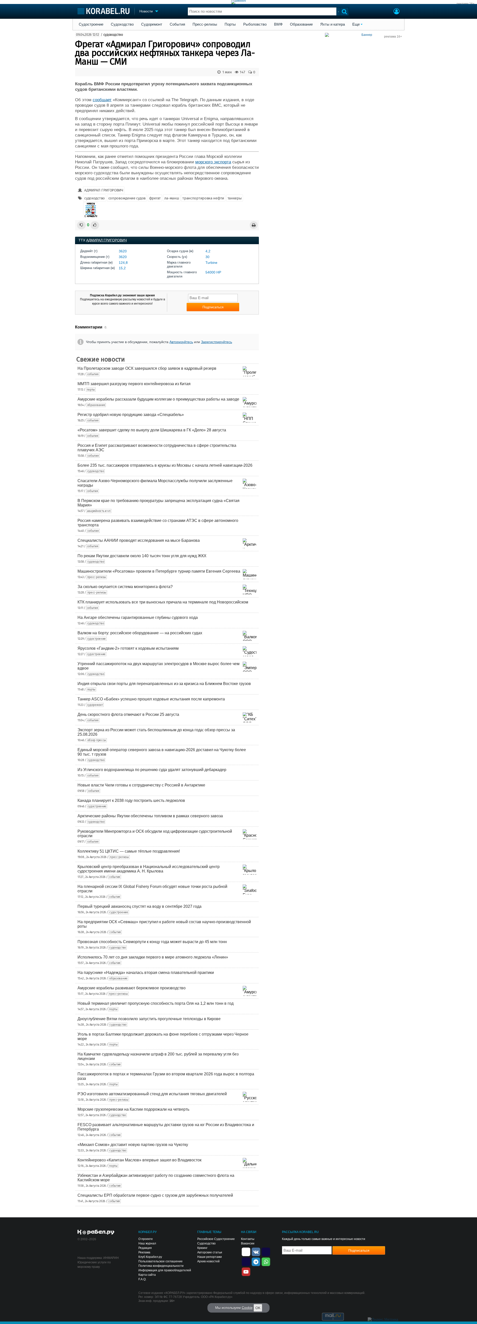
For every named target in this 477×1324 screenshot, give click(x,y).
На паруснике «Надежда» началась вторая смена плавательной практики (146, 972)
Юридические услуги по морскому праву (94, 1265)
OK (257, 1308)
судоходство (113, 35)
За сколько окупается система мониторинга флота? (125, 587)
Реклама (144, 1252)
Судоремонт (151, 24)
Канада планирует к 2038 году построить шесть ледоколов (131, 800)
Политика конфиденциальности (161, 1266)
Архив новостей (208, 1261)
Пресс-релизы (205, 24)
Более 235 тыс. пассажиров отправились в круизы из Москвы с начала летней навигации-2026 (165, 465)
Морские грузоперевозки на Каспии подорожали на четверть (133, 1109)
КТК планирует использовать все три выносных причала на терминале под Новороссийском (163, 602)
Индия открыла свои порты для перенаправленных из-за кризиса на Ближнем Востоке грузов (164, 684)
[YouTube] (246, 1271)
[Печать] (254, 225)
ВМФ (278, 24)
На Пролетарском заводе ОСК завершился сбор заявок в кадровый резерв (147, 368)
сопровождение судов (127, 198)
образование (96, 405)
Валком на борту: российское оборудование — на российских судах (140, 633)
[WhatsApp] (266, 1261)
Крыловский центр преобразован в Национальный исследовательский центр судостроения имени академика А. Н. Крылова (149, 869)
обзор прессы (96, 740)
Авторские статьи (209, 1252)
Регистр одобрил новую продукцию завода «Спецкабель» (131, 414)
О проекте (145, 1239)
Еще (356, 24)
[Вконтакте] (256, 1251)
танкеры (235, 198)
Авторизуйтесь (181, 342)
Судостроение (91, 24)
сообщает (102, 99)
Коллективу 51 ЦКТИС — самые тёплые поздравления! (129, 851)
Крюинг (202, 1248)
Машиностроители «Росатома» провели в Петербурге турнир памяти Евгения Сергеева (159, 571)
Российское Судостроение (216, 1239)
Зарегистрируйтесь (216, 342)
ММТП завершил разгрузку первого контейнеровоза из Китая (134, 384)
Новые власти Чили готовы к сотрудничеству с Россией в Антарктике (141, 785)
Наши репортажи (209, 1257)
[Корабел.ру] (96, 1232)
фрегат (155, 198)
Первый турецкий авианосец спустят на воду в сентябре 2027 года (139, 906)
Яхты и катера (332, 24)
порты (91, 389)
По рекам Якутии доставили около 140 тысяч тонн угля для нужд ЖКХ (142, 556)
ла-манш (171, 198)
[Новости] (90, 209)
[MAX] (246, 1261)
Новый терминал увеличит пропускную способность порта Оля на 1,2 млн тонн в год (156, 1003)
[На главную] (103, 11)
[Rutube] (266, 1251)
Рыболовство (255, 24)
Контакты (247, 1239)
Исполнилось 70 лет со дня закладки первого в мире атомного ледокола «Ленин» (153, 957)
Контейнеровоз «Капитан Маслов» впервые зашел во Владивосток (139, 1160)
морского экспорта (213, 162)
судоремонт (95, 705)
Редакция (145, 1248)
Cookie (247, 1308)
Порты (230, 24)
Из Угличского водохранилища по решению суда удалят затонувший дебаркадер (152, 770)
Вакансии (247, 1243)
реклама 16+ (466, 3)
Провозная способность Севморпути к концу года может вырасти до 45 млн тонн (152, 942)
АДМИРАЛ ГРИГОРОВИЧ (103, 190)
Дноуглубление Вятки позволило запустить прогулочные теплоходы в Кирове (149, 1019)
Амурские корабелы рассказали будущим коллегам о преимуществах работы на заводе (158, 399)
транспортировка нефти (203, 198)
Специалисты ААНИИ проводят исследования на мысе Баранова (139, 540)
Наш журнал (147, 1243)
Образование (301, 24)
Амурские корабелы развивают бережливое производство (132, 988)
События (177, 24)
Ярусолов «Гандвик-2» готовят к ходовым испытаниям (128, 648)
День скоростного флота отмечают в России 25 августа (128, 714)
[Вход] (396, 12)
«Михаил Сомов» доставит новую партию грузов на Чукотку (133, 1144)
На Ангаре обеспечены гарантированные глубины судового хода (138, 617)
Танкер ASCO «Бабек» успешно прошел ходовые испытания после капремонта (151, 699)
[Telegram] (256, 1261)
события (93, 374)
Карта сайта (147, 1275)
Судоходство (122, 24)
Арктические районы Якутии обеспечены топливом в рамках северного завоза (150, 816)
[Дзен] (246, 1251)
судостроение (96, 638)
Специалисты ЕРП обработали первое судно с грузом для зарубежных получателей (155, 1195)
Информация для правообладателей (164, 1270)
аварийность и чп (99, 511)
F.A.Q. (142, 1279)
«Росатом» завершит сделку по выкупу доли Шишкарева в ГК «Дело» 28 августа (152, 430)
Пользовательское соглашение (160, 1261)
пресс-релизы (96, 577)
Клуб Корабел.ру (150, 1257)
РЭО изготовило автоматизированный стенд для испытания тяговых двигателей (152, 1094)
